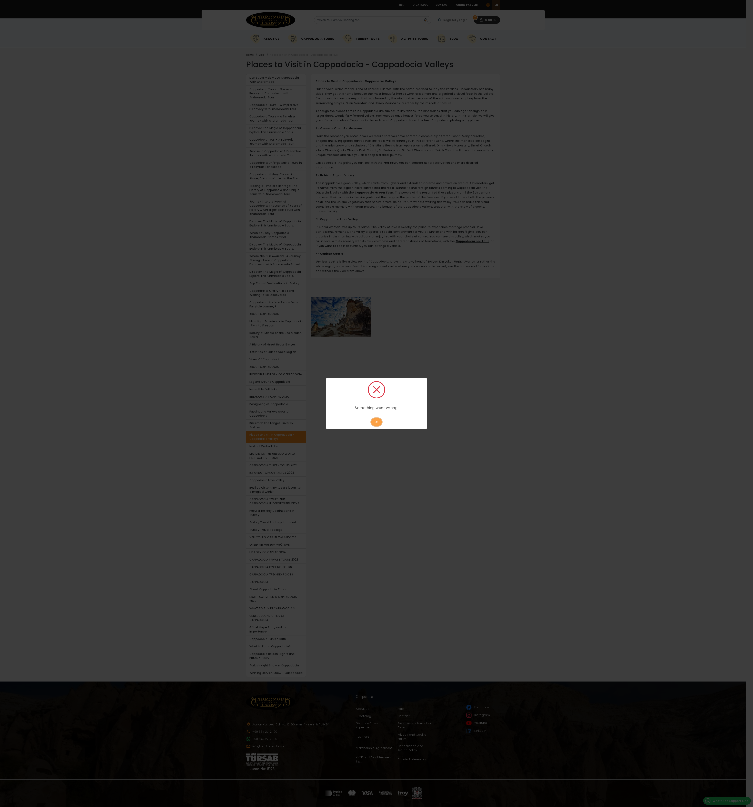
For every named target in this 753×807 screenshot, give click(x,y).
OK (376, 422)
